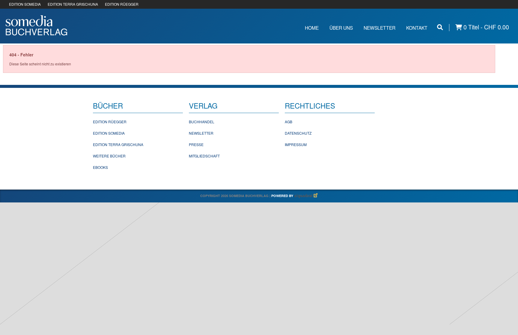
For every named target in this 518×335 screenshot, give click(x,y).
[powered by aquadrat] (306, 195)
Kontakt (416, 27)
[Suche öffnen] (440, 27)
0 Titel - (485, 27)
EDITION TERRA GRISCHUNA (73, 4)
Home (312, 27)
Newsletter (379, 27)
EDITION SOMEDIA (25, 4)
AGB (288, 121)
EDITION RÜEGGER (121, 4)
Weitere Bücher (109, 155)
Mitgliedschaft (204, 155)
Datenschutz (298, 133)
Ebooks (100, 167)
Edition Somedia (109, 133)
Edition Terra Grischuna (118, 144)
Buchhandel (201, 121)
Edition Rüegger (110, 121)
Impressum (296, 144)
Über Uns (341, 27)
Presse (196, 144)
